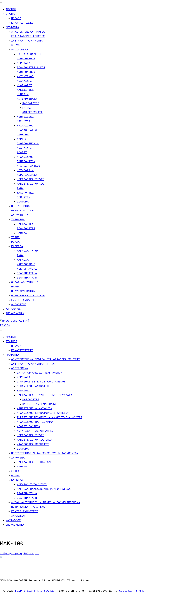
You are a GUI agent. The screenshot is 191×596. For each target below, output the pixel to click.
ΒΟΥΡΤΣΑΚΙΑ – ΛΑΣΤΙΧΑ (28, 295)
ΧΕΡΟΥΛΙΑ (23, 63)
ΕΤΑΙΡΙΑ (11, 14)
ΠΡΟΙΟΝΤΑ (12, 27)
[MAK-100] (10, 573)
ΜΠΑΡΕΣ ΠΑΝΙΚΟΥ (28, 166)
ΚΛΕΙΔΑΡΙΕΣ (30, 103)
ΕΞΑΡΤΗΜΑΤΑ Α (27, 273)
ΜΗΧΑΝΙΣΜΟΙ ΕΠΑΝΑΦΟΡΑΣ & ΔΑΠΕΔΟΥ (27, 130)
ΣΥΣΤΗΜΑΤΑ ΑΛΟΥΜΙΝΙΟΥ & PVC (33, 363)
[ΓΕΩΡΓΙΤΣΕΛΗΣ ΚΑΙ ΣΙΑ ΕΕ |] (17, 325)
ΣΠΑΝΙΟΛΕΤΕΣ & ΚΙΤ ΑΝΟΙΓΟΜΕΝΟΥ (41, 381)
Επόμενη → (31, 553)
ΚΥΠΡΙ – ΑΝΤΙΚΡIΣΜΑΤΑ (39, 404)
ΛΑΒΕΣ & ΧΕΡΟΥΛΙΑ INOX (34, 439)
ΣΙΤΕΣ (15, 237)
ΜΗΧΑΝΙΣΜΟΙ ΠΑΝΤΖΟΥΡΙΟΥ (35, 422)
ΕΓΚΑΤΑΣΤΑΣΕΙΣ (22, 22)
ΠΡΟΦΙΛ (16, 18)
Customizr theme (131, 591)
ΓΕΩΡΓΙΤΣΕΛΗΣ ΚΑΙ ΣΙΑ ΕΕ (34, 591)
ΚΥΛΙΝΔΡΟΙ (24, 85)
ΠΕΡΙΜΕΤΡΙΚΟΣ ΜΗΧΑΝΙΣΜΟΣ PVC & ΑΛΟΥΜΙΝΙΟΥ (24, 211)
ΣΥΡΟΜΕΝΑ (18, 219)
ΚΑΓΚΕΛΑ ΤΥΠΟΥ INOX (32, 484)
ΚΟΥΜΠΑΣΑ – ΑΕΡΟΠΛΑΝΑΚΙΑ (36, 431)
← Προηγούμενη (11, 553)
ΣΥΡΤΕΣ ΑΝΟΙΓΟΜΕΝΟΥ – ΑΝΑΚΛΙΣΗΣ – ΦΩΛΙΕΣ (49, 417)
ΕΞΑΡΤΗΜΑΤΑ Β (27, 277)
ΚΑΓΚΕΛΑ (17, 246)
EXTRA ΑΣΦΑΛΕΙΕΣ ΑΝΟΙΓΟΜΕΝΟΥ (39, 372)
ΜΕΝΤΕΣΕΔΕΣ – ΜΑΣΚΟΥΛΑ (34, 408)
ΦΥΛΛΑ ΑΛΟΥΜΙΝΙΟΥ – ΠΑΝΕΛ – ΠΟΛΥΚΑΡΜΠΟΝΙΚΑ (45, 502)
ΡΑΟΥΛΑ (22, 233)
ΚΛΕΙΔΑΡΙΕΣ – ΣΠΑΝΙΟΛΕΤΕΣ (37, 462)
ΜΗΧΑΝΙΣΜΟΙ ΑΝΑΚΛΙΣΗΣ (33, 386)
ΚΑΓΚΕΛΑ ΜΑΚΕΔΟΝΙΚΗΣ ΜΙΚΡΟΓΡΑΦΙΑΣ (27, 264)
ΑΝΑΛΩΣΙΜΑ (18, 304)
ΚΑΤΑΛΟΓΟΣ (13, 309)
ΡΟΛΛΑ (15, 242)
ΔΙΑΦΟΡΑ (23, 201)
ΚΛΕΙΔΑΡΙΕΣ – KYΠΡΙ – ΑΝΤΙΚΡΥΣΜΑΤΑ (27, 94)
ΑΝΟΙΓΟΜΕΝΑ (19, 49)
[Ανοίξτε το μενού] (1, 330)
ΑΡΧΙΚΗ (11, 9)
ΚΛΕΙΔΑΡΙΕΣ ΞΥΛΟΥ (30, 179)
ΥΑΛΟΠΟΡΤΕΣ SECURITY (33, 444)
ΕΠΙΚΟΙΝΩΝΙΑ (15, 313)
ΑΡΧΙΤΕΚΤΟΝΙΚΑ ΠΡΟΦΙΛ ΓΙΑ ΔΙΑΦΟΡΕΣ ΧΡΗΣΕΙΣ (45, 359)
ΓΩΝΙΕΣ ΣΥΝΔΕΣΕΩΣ (24, 300)
